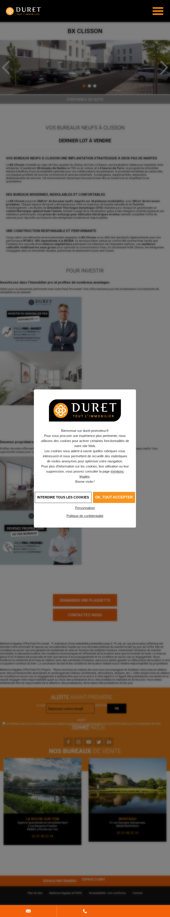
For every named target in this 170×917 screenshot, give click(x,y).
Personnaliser (85, 508)
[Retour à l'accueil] (23, 11)
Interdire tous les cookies (63, 497)
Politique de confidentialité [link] (84, 516)
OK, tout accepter (114, 497)
